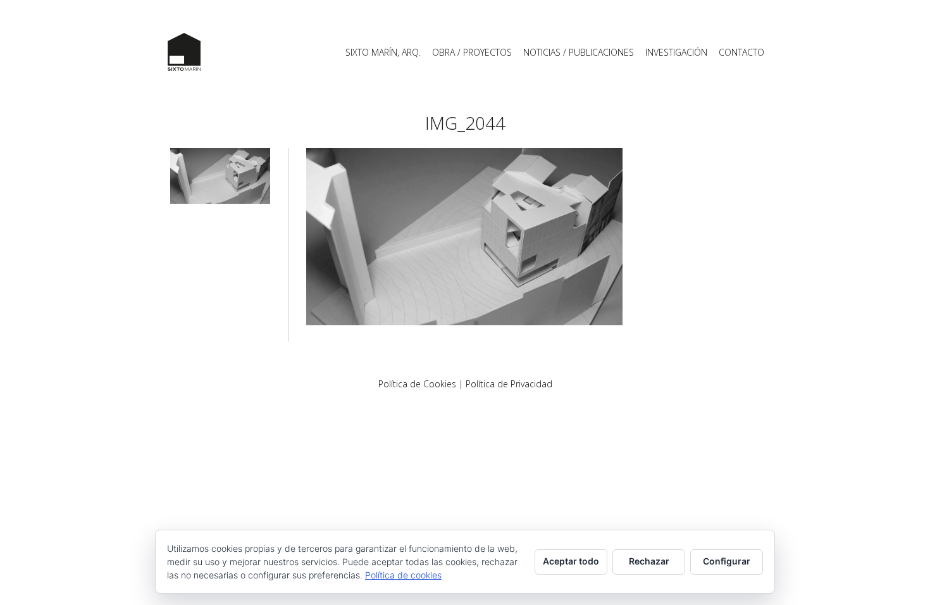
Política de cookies (403, 575)
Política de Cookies (417, 384)
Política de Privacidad (509, 384)
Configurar (726, 561)
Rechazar (649, 561)
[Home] (184, 52)
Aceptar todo (571, 561)
